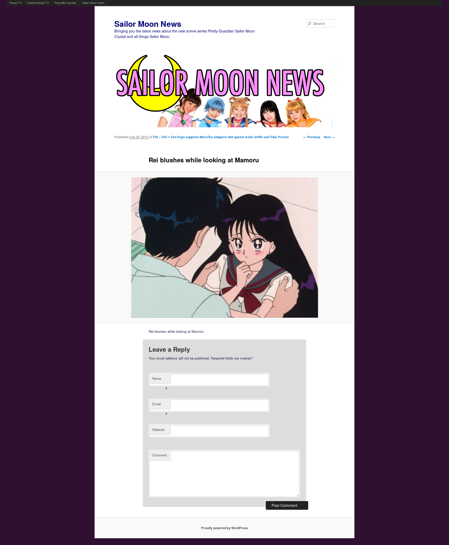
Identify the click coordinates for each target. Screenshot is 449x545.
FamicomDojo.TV (38, 2)
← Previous (311, 137)
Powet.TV (15, 2)
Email (160, 405)
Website (158, 429)
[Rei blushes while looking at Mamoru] (224, 247)
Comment (159, 455)
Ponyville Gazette (65, 2)
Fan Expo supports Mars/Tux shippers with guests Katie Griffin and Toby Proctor (230, 137)
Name (160, 379)
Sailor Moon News (93, 2)
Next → (329, 137)
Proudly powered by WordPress (224, 528)
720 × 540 (160, 137)
